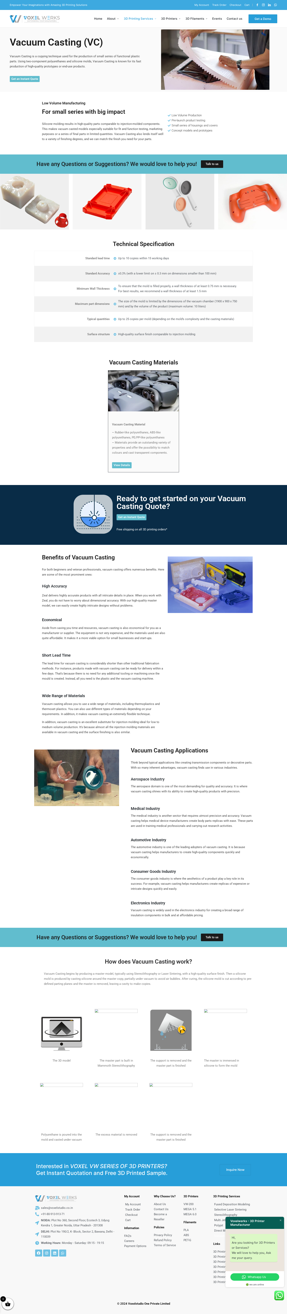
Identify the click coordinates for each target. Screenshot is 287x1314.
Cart (128, 1220)
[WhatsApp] (275, 5)
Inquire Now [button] (235, 1170)
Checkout (131, 1215)
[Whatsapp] (62, 1253)
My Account (133, 1204)
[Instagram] (263, 5)
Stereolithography (225, 1215)
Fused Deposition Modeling (232, 1204)
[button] (263, 18)
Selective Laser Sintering (230, 1209)
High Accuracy (54, 586)
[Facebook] (257, 5)
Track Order (132, 1209)
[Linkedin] (269, 5)
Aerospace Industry (148, 779)
